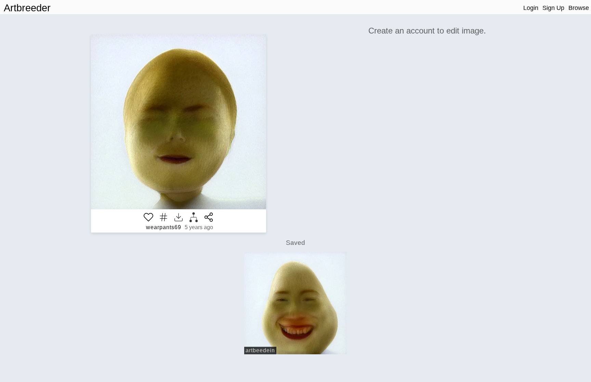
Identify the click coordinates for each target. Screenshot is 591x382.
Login (530, 7)
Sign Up (553, 7)
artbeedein (260, 350)
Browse (578, 7)
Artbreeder (27, 7)
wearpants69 (163, 227)
